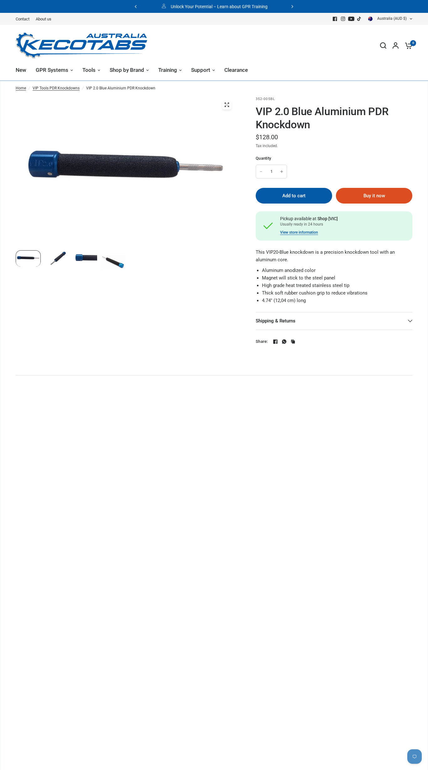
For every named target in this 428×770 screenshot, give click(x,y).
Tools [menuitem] (89, 70)
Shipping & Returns (275, 321)
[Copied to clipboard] (293, 341)
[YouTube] (351, 19)
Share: (262, 341)
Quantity (263, 158)
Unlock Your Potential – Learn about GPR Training (219, 6)
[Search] (383, 45)
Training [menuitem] (167, 70)
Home (21, 88)
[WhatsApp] (284, 341)
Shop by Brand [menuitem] (127, 70)
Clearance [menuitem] (236, 70)
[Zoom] (227, 104)
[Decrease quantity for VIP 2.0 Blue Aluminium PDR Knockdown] (261, 171)
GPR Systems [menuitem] (52, 70)
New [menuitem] (21, 70)
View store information (299, 232)
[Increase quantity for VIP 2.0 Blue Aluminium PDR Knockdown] (282, 171)
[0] (407, 45)
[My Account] (395, 45)
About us (43, 19)
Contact (22, 19)
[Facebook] (335, 19)
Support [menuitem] (200, 70)
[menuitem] (24, 19)
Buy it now (374, 196)
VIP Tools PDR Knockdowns (56, 88)
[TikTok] (359, 19)
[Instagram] (343, 19)
